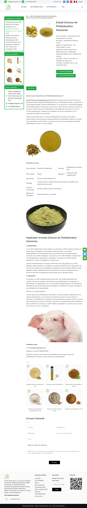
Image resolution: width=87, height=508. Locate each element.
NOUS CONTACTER (41, 489)
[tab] (31, 88)
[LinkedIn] (68, 2)
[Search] (82, 7)
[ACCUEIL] (27, 16)
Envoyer (54, 462)
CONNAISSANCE (40, 487)
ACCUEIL (38, 478)
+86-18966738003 (30, 1)
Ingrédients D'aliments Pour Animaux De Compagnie (13, 47)
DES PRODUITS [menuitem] (51, 7)
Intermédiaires (10, 40)
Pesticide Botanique (12, 22)
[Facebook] (64, 2)
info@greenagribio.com (14, 1)
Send (56, 489)
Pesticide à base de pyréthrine (54, 384)
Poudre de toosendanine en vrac (74, 409)
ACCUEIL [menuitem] (24, 7)
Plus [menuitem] (63, 7)
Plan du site (38, 496)
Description (31, 88)
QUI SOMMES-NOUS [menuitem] (36, 7)
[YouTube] (71, 2)
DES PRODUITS (40, 485)
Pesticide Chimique (12, 42)
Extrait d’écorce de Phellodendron (37, 100)
